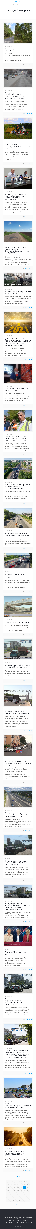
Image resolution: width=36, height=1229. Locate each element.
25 (18, 1191)
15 (8, 1187)
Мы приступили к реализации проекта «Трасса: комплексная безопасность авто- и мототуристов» (16, 196)
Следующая (17, 1204)
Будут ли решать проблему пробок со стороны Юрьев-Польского (17, 666)
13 (24, 1184)
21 (27, 1187)
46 (23, 1200)
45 (19, 1200)
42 (27, 1197)
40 (21, 1197)
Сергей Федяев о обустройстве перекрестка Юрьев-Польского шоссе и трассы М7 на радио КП (16, 438)
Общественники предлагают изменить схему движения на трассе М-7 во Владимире (15, 1153)
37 (11, 1197)
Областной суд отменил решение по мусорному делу (18, 292)
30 (11, 1194)
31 (14, 1194)
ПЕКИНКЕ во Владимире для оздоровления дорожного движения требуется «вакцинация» (18, 1105)
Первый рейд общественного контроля (15, 50)
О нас (14, 4)
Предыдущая (18, 1176)
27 (24, 1191)
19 (21, 1187)
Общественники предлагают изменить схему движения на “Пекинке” (15, 576)
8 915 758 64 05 (19, 1)
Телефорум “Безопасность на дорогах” (15, 953)
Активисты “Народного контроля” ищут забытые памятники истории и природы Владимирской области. (18, 146)
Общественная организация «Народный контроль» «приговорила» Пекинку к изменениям (15, 1001)
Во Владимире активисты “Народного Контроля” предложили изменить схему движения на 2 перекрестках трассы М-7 (17, 906)
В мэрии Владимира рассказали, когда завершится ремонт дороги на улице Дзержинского (18, 763)
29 (8, 1194)
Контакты (20, 4)
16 (11, 1187)
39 (18, 1197)
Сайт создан (7, 1217)
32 (18, 1194)
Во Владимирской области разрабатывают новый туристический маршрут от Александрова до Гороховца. (15, 95)
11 (18, 1184)
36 (8, 1197)
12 (21, 1184)
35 (27, 1194)
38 (14, 1197)
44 (16, 1200)
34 (24, 1194)
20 (24, 1187)
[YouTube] (16, 1226)
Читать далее (28, 64)
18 (18, 1187)
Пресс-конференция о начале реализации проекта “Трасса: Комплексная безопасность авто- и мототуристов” (17, 250)
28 (27, 1191)
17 (14, 1187)
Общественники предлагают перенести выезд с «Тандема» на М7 (18, 712)
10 (14, 1184)
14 (27, 1184)
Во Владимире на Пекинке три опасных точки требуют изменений (17, 534)
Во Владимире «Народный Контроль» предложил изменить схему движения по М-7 (16, 814)
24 (14, 1191)
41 (24, 1197)
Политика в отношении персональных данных (18, 1223)
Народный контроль (18, 10)
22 (8, 1191)
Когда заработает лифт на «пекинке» (18, 622)
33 (21, 1194)
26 (21, 1191)
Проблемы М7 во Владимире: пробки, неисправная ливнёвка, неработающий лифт (16, 862)
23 (11, 1191)
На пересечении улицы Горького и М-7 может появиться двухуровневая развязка (17, 486)
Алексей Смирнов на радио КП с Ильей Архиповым (16, 389)
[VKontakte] (18, 1226)
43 (13, 1200)
